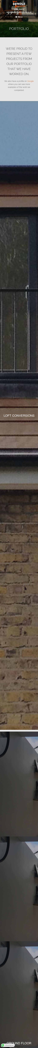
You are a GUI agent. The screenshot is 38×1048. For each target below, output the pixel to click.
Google (30, 81)
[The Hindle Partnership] (19, 4)
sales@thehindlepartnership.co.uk (19, 12)
